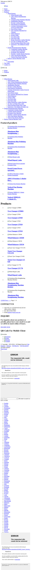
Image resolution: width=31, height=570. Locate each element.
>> (10, 300)
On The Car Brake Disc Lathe (19, 41)
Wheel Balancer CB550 (16, 244)
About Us (6, 10)
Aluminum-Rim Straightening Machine (16, 296)
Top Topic (7, 63)
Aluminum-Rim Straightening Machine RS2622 (16, 285)
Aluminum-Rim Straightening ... (13, 132)
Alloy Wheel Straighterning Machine (18, 82)
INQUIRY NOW (5, 327)
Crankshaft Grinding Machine (19, 49)
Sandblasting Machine (17, 21)
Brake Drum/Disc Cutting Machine (20, 40)
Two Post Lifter (15, 36)
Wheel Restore (12, 13)
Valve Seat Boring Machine (18, 55)
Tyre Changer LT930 (15, 218)
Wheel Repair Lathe (16, 15)
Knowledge (11, 61)
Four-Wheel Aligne (16, 29)
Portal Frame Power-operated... (15, 169)
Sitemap (9, 346)
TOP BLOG (15, 346)
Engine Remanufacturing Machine (17, 47)
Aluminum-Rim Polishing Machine (20, 19)
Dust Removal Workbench (18, 24)
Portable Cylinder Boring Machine (20, 54)
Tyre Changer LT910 (15, 231)
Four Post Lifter (15, 38)
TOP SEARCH (24, 346)
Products (6, 12)
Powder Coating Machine (18, 23)
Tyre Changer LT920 (15, 224)
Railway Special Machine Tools (16, 58)
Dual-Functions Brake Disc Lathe (20, 43)
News (5, 60)
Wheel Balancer (15, 33)
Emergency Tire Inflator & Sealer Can (18, 107)
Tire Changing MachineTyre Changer (18, 94)
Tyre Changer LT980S (16, 211)
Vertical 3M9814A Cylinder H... (14, 198)
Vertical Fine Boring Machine (19, 57)
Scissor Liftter (15, 35)
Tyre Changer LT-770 (15, 268)
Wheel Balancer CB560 (16, 238)
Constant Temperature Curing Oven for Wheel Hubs (19, 26)
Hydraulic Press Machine (18, 52)
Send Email (4, 349)
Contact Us (7, 64)
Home (5, 9)
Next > (7, 300)
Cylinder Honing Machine (18, 50)
